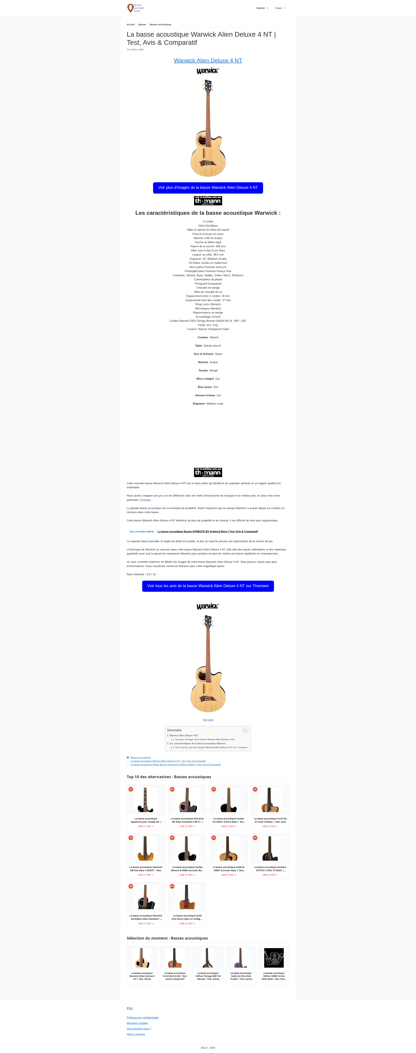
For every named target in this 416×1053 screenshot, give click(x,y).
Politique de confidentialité (142, 1017)
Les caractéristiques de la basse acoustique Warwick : (198, 743)
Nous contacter (136, 1034)
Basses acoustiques (160, 24)
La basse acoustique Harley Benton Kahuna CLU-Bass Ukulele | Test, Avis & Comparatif (175, 764)
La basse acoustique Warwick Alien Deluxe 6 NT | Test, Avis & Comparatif (168, 761)
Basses (142, 24)
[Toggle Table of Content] (243, 730)
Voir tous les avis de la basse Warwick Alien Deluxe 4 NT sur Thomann (208, 586)
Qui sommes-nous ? (139, 1028)
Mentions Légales (137, 1023)
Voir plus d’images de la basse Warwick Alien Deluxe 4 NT (208, 187)
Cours (278, 8)
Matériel (260, 8)
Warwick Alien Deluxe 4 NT (208, 60)
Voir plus (208, 719)
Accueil (131, 24)
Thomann (145, 499)
